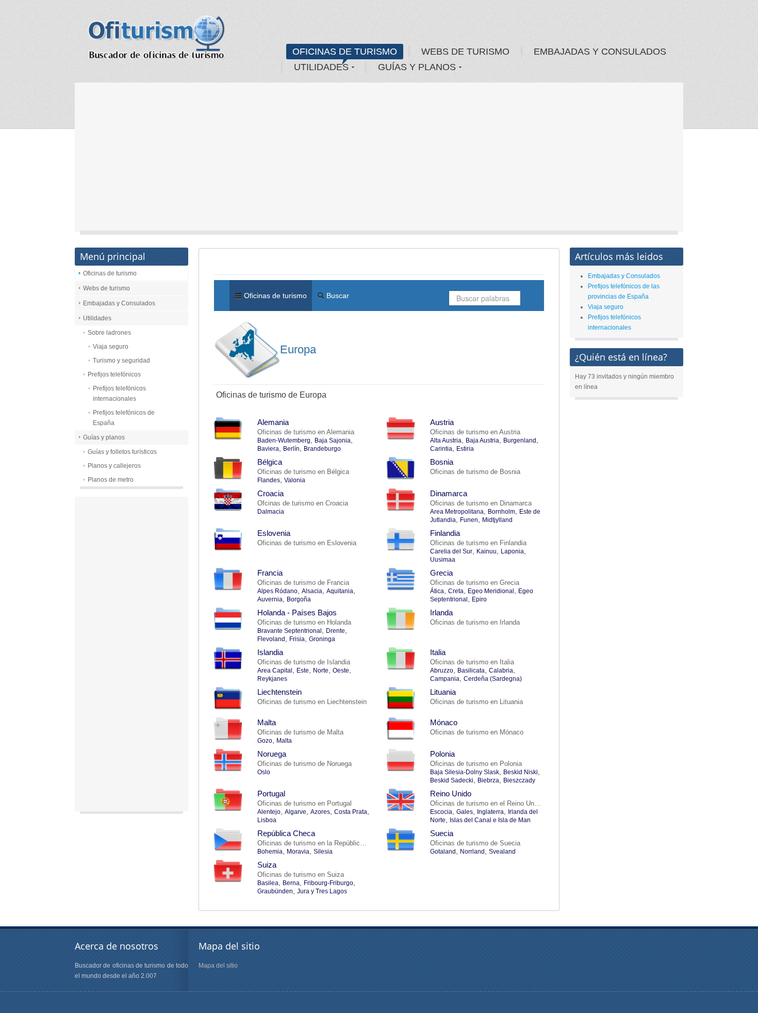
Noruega (271, 753)
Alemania (273, 422)
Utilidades (97, 318)
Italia (438, 652)
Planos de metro (111, 479)
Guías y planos (104, 437)
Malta (266, 722)
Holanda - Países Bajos (297, 612)
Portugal (271, 793)
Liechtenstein (279, 692)
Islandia (270, 652)
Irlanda (441, 612)
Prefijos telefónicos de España (124, 418)
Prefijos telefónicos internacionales (119, 393)
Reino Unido (450, 793)
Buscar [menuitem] (336, 295)
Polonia (442, 753)
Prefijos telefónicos (114, 374)
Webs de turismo (106, 288)
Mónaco (443, 722)
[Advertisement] (379, 160)
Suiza (266, 864)
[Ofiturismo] (157, 40)
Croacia (270, 493)
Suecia (441, 833)
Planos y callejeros (114, 465)
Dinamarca (448, 493)
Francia (270, 572)
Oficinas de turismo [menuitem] (274, 295)
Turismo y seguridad (121, 360)
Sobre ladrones (109, 332)
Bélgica (269, 462)
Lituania (443, 692)
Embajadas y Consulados (119, 303)
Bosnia (441, 462)
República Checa (286, 833)
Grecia (441, 572)
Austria (442, 422)
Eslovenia (273, 533)
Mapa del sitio (218, 965)
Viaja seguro (110, 346)
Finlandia (445, 533)
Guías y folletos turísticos (122, 451)
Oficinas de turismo (110, 273)
